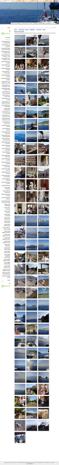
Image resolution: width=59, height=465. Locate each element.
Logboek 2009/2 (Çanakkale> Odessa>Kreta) (7, 256)
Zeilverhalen (35, 23)
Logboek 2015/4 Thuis (6, 185)
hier (40, 462)
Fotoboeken (7, 39)
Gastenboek (7, 37)
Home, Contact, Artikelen (16, 23)
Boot (31, 23)
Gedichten (48, 23)
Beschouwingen (42, 23)
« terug (54, 27)
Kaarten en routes (25, 23)
